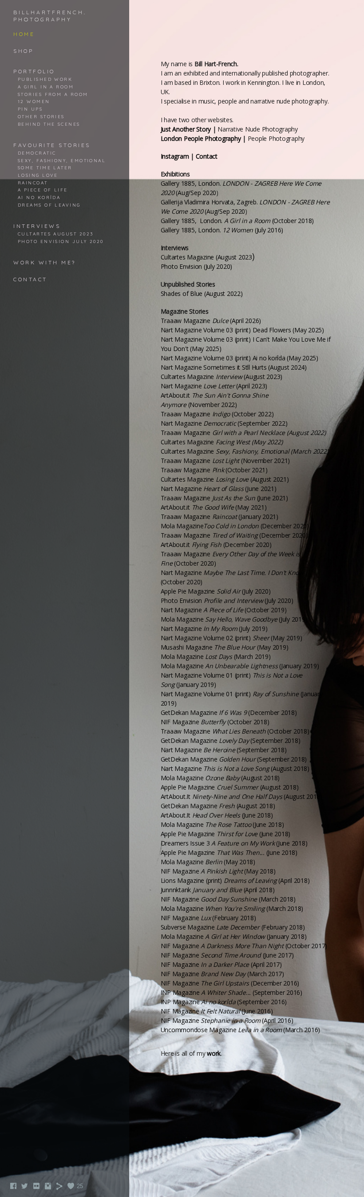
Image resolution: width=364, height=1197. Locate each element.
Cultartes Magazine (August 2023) (222, 376)
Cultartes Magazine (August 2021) (225, 479)
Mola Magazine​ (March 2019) (216, 656)
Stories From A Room (53, 94)
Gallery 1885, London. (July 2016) (222, 230)
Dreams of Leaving (49, 204)
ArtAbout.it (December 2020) (216, 544)
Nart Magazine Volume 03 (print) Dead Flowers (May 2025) (242, 330)
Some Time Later (45, 167)
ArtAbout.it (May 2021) (214, 507)
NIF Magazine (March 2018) (228, 899)
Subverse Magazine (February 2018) (233, 927)
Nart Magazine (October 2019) (224, 610)
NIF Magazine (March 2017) (222, 974)
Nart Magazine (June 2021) (219, 488)
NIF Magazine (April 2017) (221, 964)
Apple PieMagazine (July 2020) (216, 591)
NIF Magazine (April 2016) (227, 1020)
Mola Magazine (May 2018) (208, 862)
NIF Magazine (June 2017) (227, 955)
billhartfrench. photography (50, 16)
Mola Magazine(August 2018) (220, 778)
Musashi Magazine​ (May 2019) (225, 647)
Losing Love (38, 175)
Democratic (37, 153)
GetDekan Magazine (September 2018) (231, 740)
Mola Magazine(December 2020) (235, 526)
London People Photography (201, 138)
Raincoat (33, 182)
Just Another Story (186, 129)
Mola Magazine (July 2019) (234, 619)
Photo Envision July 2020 (61, 241)
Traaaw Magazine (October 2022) (217, 414)
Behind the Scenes (49, 124)
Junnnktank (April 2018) (218, 890)
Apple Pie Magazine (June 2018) (226, 834)
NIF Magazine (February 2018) (208, 918)
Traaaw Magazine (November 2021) (225, 460)
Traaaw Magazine (243, 432)
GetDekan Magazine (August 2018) (218, 806)
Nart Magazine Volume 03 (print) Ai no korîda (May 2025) (239, 358)
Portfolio (34, 71)
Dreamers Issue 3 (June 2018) (234, 843)
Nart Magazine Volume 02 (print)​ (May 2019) (231, 638)
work (214, 1053)
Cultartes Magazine (222, 442)
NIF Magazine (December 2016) (230, 983)
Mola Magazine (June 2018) (222, 824)
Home (24, 34)
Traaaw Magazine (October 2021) (214, 470)
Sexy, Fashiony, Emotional (62, 160)
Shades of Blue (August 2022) (202, 293)
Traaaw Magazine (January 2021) (219, 516)
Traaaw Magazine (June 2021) (224, 498)
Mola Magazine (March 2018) (232, 908)
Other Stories (41, 116)
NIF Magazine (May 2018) (218, 871)
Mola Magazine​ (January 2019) (240, 666)
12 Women (34, 101)
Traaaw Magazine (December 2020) (234, 535)
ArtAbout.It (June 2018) (217, 815)
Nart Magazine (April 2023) (214, 386)
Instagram (175, 156)
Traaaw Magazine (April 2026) (211, 320)
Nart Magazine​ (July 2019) (214, 628)
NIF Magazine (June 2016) (217, 1011)
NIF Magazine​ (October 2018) (215, 722)
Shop (23, 51)
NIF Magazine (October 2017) (244, 946)
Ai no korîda (39, 197)
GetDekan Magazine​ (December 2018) (229, 712)
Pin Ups (30, 109)
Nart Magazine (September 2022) (224, 423)
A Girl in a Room (46, 86)
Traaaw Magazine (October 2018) (235, 731)
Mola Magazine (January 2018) (234, 936)
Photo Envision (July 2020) (227, 600)
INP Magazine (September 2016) (231, 992)
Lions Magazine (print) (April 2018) (235, 880)
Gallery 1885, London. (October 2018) (237, 220)
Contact (30, 279)
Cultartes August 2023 (55, 233)
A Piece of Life (43, 189)
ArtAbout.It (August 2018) (241, 796)
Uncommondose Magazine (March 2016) (240, 1029)
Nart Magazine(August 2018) (235, 768)
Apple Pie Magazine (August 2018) (230, 787)
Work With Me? (44, 262)
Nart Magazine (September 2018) (224, 750)
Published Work (45, 79)
